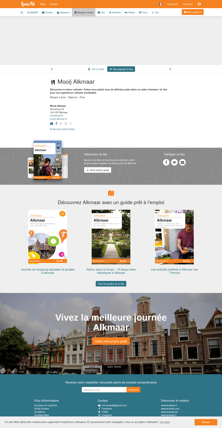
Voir (102, 12)
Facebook (107, 408)
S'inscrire (187, 4)
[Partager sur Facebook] (166, 162)
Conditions (39, 411)
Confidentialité (41, 415)
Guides (54, 4)
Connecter (172, 4)
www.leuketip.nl (169, 405)
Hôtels (131, 12)
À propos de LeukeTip (45, 405)
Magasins (64, 12)
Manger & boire (85, 12)
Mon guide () (194, 12)
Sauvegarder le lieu (122, 69)
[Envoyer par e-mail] (182, 162)
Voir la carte (97, 69)
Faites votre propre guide (111, 341)
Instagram (107, 415)
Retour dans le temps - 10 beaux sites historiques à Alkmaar (111, 271)
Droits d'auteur (41, 408)
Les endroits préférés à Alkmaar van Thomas (174, 271)
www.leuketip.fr (168, 415)
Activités (116, 12)
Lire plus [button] (165, 422)
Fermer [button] (206, 422)
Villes (42, 4)
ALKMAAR (32, 12)
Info (156, 12)
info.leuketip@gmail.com (114, 405)
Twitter (105, 411)
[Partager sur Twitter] (174, 162)
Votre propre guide (99, 170)
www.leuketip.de (169, 411)
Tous (144, 12)
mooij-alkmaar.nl (58, 118)
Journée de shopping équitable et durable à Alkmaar (48, 271)
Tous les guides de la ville (111, 283)
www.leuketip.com (170, 408)
